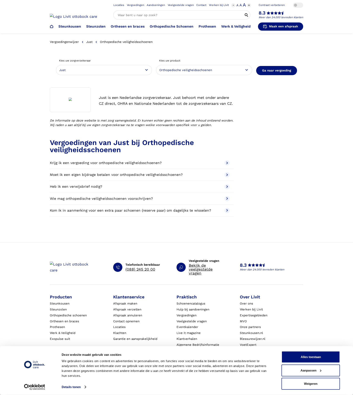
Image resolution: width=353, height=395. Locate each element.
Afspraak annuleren (127, 315)
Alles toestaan (311, 357)
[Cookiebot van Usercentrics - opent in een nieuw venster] (35, 387)
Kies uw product (169, 60)
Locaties (118, 5)
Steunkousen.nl (251, 333)
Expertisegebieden (253, 315)
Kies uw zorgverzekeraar (75, 60)
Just (89, 42)
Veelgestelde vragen (181, 5)
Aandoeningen (156, 5)
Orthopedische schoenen (68, 315)
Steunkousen (69, 26)
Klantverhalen (186, 339)
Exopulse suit (60, 339)
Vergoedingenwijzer (64, 42)
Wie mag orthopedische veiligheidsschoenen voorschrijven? (101, 198)
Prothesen (207, 26)
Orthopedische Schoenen (171, 26)
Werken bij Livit (219, 5)
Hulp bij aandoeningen (192, 309)
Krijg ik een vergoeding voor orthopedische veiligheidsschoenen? (106, 163)
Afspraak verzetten (127, 309)
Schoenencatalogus (190, 303)
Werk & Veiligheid (236, 26)
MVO (243, 321)
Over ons (246, 303)
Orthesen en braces (128, 26)
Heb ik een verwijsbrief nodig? (76, 186)
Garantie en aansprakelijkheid (135, 339)
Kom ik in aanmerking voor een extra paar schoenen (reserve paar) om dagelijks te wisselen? (130, 210)
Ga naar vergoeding (276, 70)
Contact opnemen (126, 321)
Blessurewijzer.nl (252, 339)
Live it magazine (188, 333)
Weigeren (310, 383)
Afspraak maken (125, 303)
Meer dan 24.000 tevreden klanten (281, 17)
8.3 (262, 13)
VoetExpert (248, 345)
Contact (201, 5)
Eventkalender (187, 327)
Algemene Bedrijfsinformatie (197, 345)
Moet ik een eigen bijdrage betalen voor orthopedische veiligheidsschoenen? (116, 175)
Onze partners (250, 327)
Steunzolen (96, 26)
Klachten (119, 333)
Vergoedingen (135, 5)
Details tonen (71, 387)
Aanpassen (308, 370)
